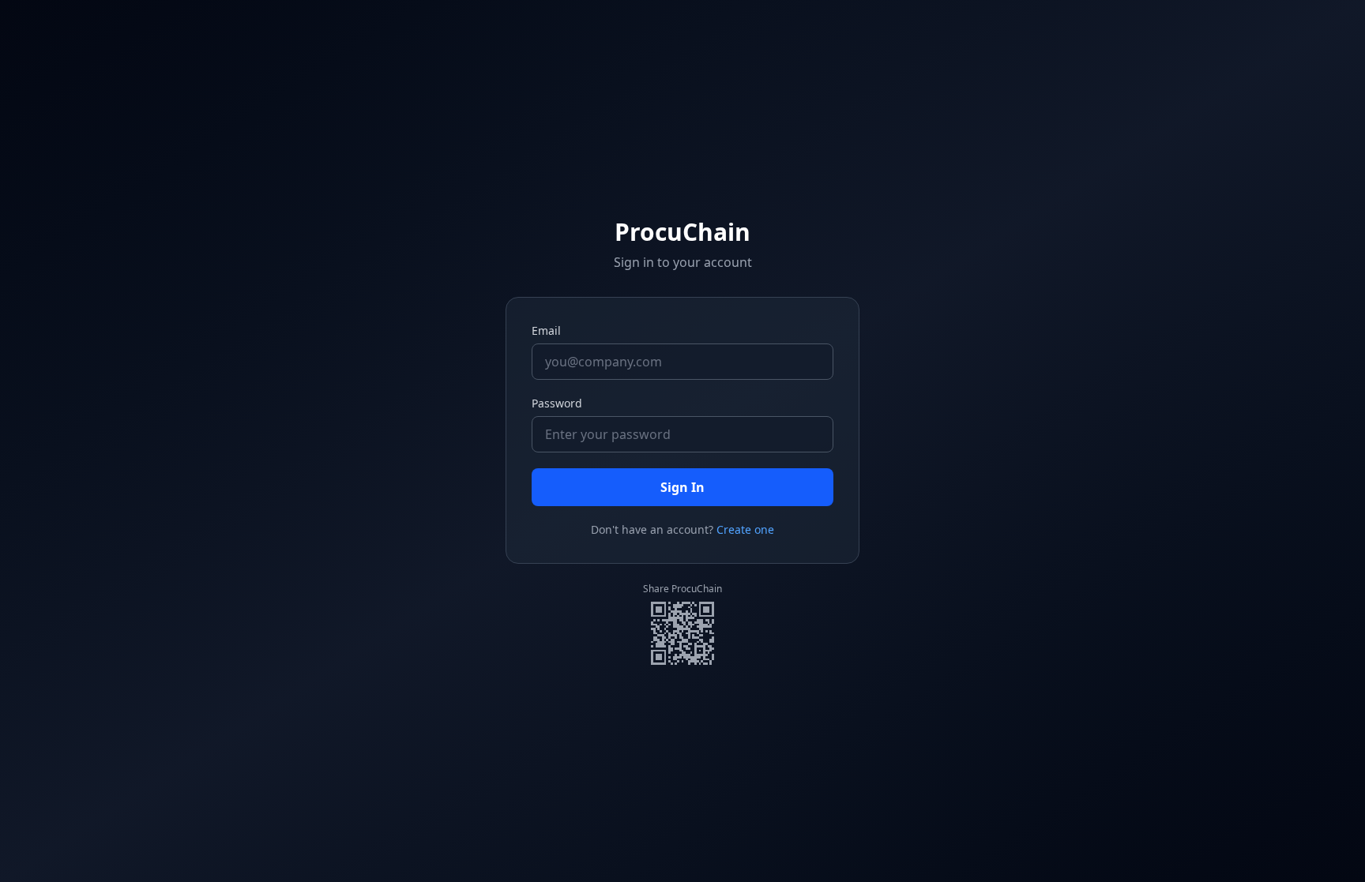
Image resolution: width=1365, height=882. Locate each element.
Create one (745, 529)
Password (557, 403)
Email (546, 330)
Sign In (682, 487)
